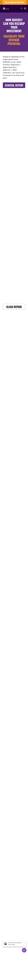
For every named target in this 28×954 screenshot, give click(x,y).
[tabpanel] (14, 196)
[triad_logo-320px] (5, 8)
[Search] (21, 8)
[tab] (14, 85)
